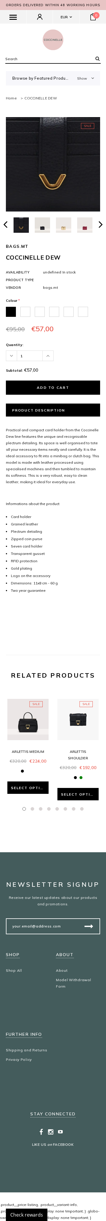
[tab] (53, 606)
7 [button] (73, 809)
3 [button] (40, 809)
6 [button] (65, 809)
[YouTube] (60, 1131)
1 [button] (24, 809)
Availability (18, 272)
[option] (53, 164)
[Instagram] (51, 1131)
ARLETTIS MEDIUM (28, 751)
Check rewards (26, 1215)
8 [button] (82, 809)
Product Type (20, 280)
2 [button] (32, 809)
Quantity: (14, 344)
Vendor (13, 288)
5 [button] (57, 809)
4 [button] (49, 809)
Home (11, 98)
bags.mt (17, 246)
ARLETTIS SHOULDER (78, 754)
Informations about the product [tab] (32, 503)
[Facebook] (41, 1131)
